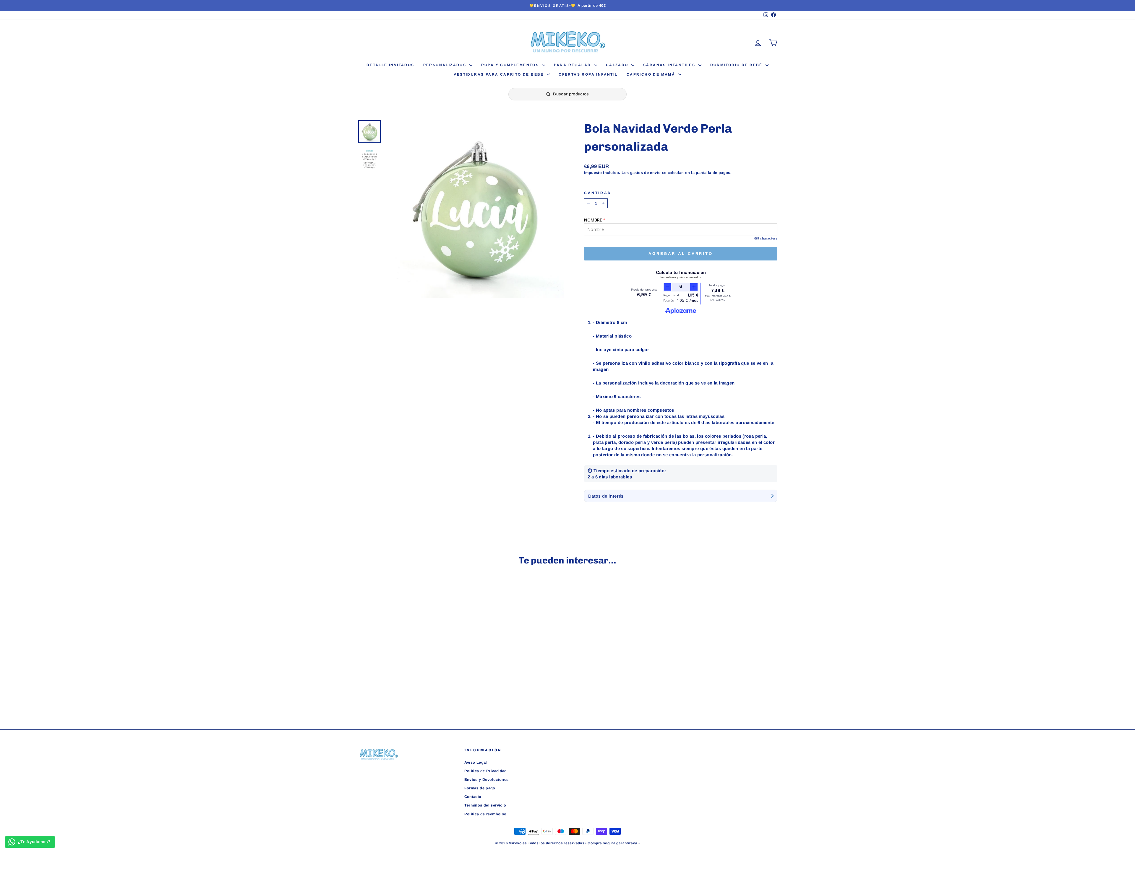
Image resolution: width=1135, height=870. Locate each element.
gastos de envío (645, 172)
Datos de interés (606, 495)
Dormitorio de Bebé (737, 65)
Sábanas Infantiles (670, 65)
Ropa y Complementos (511, 65)
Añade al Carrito (408, 676)
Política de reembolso (485, 814)
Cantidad (598, 193)
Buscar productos (571, 94)
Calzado (618, 65)
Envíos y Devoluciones (486, 779)
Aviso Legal (475, 762)
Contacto (472, 796)
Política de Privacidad (485, 771)
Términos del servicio (485, 805)
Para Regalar (573, 65)
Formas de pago (479, 788)
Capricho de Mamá (652, 74)
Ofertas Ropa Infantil (588, 74)
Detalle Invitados (390, 65)
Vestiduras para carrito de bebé (499, 74)
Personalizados (445, 65)
